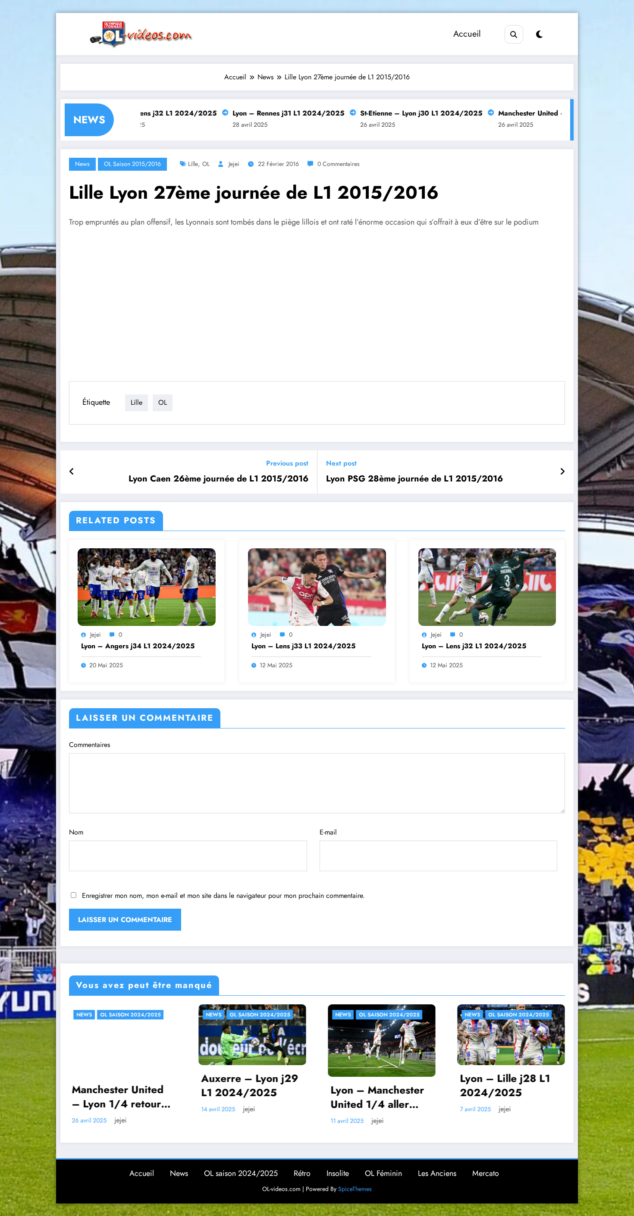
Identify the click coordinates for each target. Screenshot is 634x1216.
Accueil (467, 34)
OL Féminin (383, 1173)
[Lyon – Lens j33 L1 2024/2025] (317, 586)
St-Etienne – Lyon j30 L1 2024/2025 (374, 113)
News (82, 163)
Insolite (337, 1173)
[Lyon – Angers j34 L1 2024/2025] (147, 586)
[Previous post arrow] (72, 472)
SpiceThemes (355, 1189)
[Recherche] (514, 34)
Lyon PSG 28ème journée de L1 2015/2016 (414, 479)
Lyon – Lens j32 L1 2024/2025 (474, 646)
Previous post (287, 463)
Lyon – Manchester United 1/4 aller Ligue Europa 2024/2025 (248, 1097)
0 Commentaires (338, 163)
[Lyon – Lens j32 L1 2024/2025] (487, 586)
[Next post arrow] (562, 472)
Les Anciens (437, 1173)
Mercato (485, 1173)
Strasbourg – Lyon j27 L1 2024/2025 (507, 1093)
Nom (76, 832)
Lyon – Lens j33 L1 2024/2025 (303, 646)
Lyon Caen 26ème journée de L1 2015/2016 (218, 479)
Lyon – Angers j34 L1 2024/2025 (138, 646)
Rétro (302, 1173)
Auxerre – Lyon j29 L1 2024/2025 (120, 1085)
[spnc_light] (539, 34)
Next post (341, 463)
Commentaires (89, 745)
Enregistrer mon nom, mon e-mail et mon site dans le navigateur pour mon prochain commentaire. (223, 895)
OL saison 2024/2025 (130, 1015)
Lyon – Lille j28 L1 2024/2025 (375, 1085)
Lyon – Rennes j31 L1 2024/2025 (241, 113)
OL (206, 163)
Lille (193, 163)
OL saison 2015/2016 (132, 163)
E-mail (328, 832)
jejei (234, 163)
